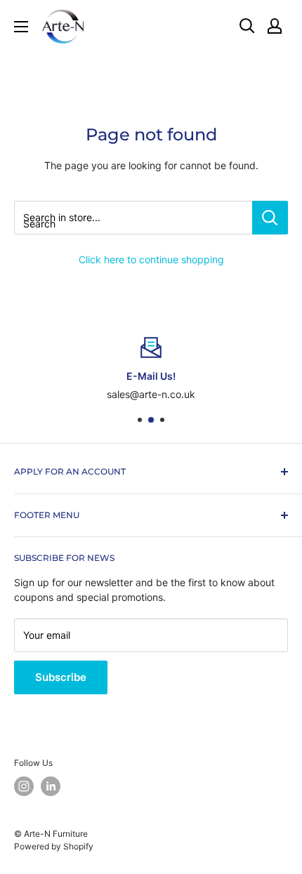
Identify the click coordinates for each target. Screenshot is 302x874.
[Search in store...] (270, 217)
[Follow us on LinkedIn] (50, 786)
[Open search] (247, 26)
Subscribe (60, 677)
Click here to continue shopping (151, 259)
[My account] (275, 26)
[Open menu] (21, 26)
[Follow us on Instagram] (24, 786)
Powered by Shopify (53, 846)
